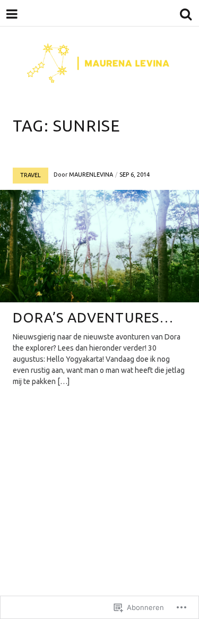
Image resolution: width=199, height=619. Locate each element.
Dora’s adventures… (93, 317)
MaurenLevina (91, 174)
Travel (30, 175)
